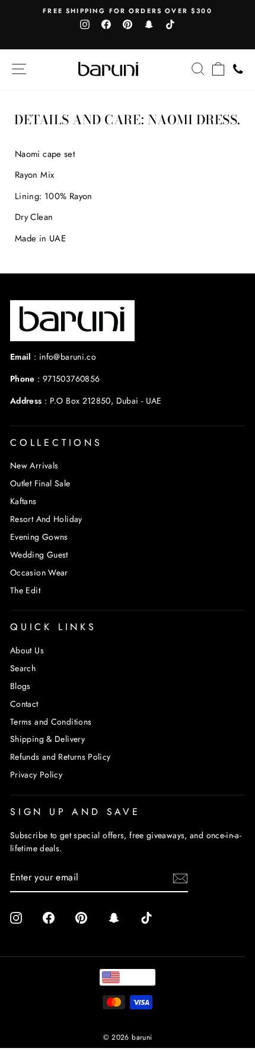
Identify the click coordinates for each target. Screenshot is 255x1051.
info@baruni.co (67, 357)
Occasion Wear (39, 572)
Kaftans (23, 501)
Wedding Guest (39, 555)
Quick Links (53, 627)
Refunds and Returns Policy (60, 757)
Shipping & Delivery (47, 739)
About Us (27, 650)
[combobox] (127, 977)
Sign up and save (75, 812)
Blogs (20, 686)
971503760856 (71, 379)
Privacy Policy (36, 775)
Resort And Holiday (46, 519)
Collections (56, 442)
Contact (24, 704)
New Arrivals (34, 465)
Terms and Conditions (50, 722)
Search (23, 668)
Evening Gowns (39, 537)
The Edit (25, 590)
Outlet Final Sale (40, 483)
